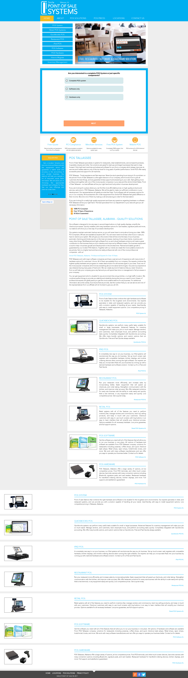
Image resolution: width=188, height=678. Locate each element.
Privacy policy (83, 673)
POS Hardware (57, 53)
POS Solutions (78, 18)
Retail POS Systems (57, 30)
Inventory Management (57, 62)
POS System (57, 25)
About (60, 18)
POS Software (57, 48)
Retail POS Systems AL (139, 428)
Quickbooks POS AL (140, 342)
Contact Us (137, 18)
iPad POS (57, 44)
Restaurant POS (57, 39)
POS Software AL (140, 457)
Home (47, 18)
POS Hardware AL (140, 483)
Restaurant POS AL (140, 399)
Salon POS (53, 158)
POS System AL (141, 313)
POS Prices (99, 18)
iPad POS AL (142, 371)
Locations (119, 18)
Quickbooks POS (57, 34)
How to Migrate (57, 57)
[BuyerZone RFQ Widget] (94, 101)
